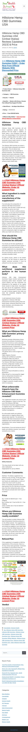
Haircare (4, 705)
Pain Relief (5, 712)
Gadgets (4, 698)
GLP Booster (5, 703)
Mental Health (6, 710)
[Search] (24, 652)
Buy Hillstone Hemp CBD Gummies (13, 630)
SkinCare (4, 715)
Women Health (6, 722)
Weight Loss (5, 719)
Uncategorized (6, 717)
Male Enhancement (7, 708)
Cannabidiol (7, 628)
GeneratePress (14, 729)
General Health (15, 628)
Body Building (6, 694)
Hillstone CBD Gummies (8, 632)
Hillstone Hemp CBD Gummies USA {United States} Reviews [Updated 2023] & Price (13, 39)
